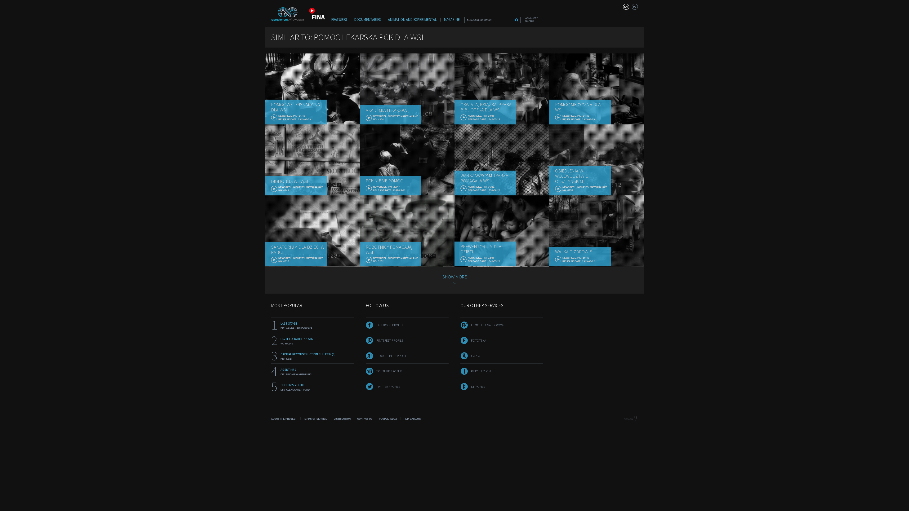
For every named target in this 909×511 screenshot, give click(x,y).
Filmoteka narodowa (487, 325)
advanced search (531, 19)
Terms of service (315, 419)
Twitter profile (388, 386)
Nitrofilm (478, 386)
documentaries (367, 19)
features (339, 19)
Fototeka (478, 340)
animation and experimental (412, 19)
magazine (452, 19)
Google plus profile (392, 356)
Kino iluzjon (481, 371)
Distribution (342, 419)
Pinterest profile (389, 340)
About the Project (284, 419)
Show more (454, 277)
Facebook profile (390, 325)
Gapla (475, 356)
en (626, 6)
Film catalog (412, 419)
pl (634, 6)
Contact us (364, 419)
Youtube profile (389, 371)
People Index (388, 419)
